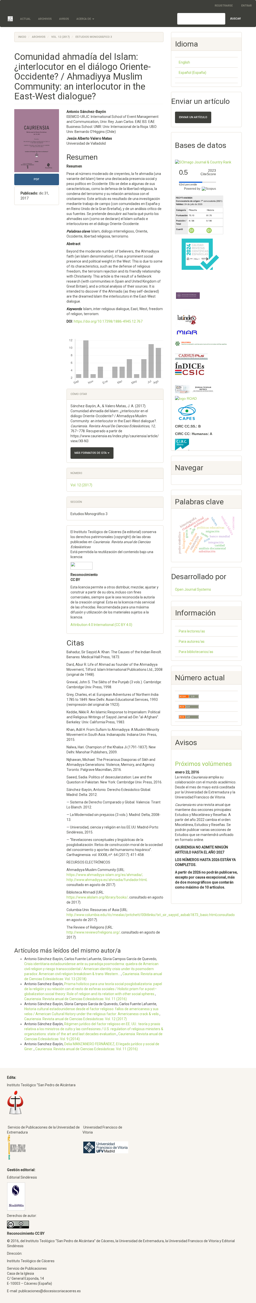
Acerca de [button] (84, 19)
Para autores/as (191, 641)
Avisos (64, 19)
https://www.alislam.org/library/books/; (97, 897)
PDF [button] (36, 179)
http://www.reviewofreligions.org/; (93, 932)
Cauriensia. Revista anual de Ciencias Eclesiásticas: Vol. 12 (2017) (75, 1019)
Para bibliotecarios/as (196, 652)
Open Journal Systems (193, 589)
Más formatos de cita (91, 453)
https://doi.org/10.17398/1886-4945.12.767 (108, 321)
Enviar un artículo (193, 117)
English (184, 62)
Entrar (246, 5)
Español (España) (192, 73)
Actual (25, 19)
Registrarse (224, 5)
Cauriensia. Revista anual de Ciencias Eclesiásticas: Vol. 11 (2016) (75, 999)
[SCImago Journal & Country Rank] (203, 162)
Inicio (22, 37)
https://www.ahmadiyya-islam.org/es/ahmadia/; (104, 875)
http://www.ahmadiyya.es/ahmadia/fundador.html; (106, 880)
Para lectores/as (192, 631)
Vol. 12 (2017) (60, 37)
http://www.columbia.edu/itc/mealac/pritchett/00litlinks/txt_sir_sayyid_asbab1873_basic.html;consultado (150, 915)
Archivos (45, 19)
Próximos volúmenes (203, 763)
